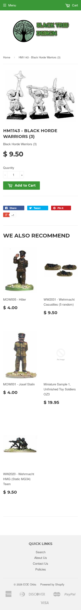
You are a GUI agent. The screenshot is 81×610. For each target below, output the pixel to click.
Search (40, 552)
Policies (40, 569)
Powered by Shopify (52, 584)
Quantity (8, 168)
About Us (40, 557)
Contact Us (40, 563)
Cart (74, 5)
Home (6, 57)
